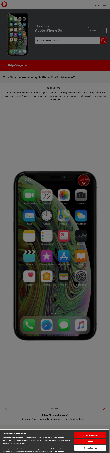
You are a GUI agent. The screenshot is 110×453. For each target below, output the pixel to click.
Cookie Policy (59, 451)
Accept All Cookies (90, 435)
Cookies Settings (90, 448)
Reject (90, 442)
